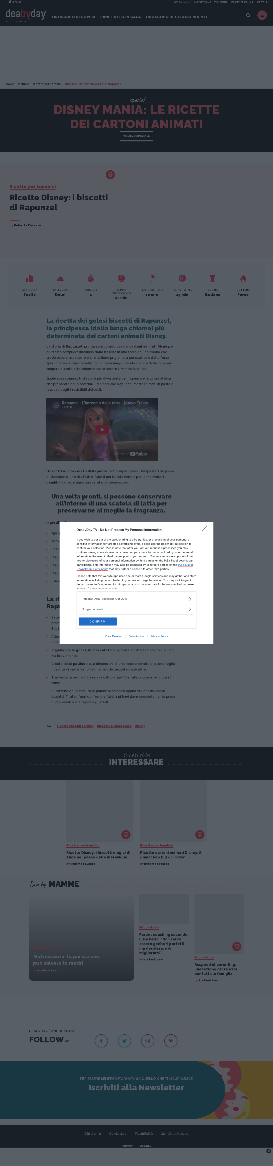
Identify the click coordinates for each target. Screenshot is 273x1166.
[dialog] (136, 583)
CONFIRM (98, 621)
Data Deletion (114, 636)
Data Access (136, 636)
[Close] (205, 530)
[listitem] (136, 599)
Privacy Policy (159, 636)
